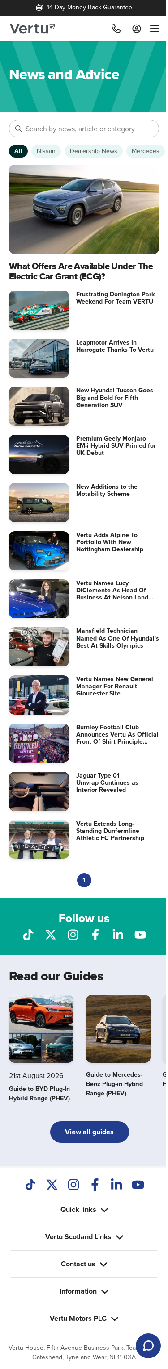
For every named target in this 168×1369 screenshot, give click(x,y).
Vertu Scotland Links (75, 1212)
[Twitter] (52, 1185)
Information (75, 1266)
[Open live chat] (148, 1345)
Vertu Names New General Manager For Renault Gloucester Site (114, 686)
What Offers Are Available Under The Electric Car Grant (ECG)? (81, 271)
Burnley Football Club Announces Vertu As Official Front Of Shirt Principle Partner (117, 738)
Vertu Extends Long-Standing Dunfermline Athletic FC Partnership (110, 830)
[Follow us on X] (50, 934)
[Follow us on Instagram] (73, 934)
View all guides (89, 1132)
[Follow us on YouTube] (140, 934)
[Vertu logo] (32, 29)
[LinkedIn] (116, 1185)
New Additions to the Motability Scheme (107, 490)
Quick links (75, 1184)
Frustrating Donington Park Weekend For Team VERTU (115, 298)
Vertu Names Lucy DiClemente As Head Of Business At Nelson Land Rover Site (112, 593)
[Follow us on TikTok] (28, 934)
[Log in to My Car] (137, 28)
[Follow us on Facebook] (95, 934)
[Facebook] (95, 1185)
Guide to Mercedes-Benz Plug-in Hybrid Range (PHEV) (114, 1084)
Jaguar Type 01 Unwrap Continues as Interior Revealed (107, 782)
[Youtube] (138, 1185)
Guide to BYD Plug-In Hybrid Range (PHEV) (39, 1093)
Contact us (75, 1239)
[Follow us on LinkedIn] (118, 934)
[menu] (152, 28)
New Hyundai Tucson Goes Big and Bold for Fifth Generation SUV (114, 397)
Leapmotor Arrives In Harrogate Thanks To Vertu (115, 346)
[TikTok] (30, 1185)
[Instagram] (73, 1185)
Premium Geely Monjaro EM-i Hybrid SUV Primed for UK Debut (116, 445)
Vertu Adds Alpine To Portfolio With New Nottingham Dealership (109, 541)
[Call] (116, 28)
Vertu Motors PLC (75, 1293)
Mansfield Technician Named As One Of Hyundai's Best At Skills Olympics (117, 637)
